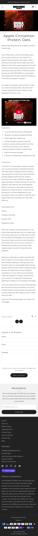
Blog (3, 441)
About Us (5, 423)
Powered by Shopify (19, 531)
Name (4, 336)
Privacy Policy (6, 432)
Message (5, 352)
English (18, 520)
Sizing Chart (6, 438)
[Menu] (2, 7)
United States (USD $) (18, 517)
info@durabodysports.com (11, 450)
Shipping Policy (7, 429)
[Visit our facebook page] (2, 466)
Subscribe (19, 412)
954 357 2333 (6, 453)
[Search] (35, 7)
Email (4, 344)
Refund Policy (6, 426)
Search (4, 421)
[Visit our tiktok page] (15, 466)
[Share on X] (35, 316)
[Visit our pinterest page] (11, 466)
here (7, 302)
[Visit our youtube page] (19, 466)
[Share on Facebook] (32, 316)
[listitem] (19, 2)
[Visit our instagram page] (7, 466)
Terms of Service (7, 435)
